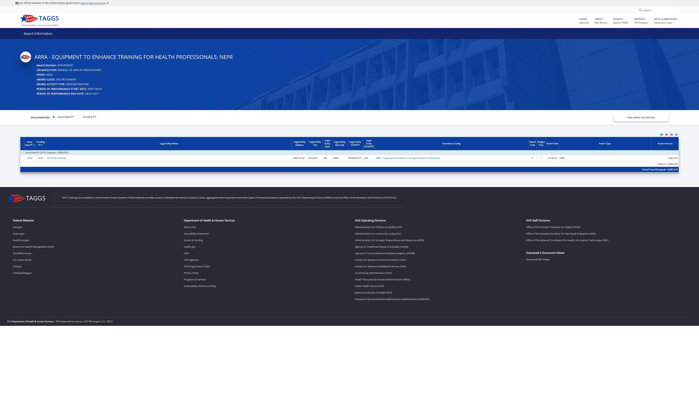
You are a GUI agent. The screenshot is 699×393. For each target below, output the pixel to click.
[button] (640, 9)
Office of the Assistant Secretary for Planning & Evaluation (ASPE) (561, 233)
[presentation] (349, 155)
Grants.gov (19, 233)
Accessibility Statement (196, 233)
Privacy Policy (191, 273)
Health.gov (190, 246)
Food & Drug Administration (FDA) (373, 273)
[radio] (63, 117)
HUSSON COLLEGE (56, 158)
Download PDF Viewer (538, 259)
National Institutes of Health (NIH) (373, 292)
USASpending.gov (22, 273)
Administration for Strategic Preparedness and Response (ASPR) (389, 240)
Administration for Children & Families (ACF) (378, 227)
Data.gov (17, 227)
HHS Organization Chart (197, 266)
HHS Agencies (191, 259)
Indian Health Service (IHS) (369, 286)
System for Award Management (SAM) (33, 246)
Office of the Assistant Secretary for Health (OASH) (553, 227)
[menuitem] (661, 134)
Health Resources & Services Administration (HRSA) (382, 279)
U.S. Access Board (22, 259)
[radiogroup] (242, 117)
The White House (22, 253)
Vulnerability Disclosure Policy (200, 286)
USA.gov (17, 266)
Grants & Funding (193, 240)
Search (647, 10)
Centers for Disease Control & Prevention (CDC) (380, 259)
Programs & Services (195, 279)
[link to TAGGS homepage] (100, 19)
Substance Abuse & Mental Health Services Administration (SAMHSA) (392, 299)
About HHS (190, 227)
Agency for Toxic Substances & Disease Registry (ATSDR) (385, 253)
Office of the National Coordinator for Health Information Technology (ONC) (567, 240)
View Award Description (641, 117)
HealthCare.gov (21, 240)
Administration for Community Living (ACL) (378, 233)
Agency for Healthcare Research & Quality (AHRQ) (381, 246)
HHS (186, 253)
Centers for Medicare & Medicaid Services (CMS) (380, 266)
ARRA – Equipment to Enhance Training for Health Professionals (408, 158)
